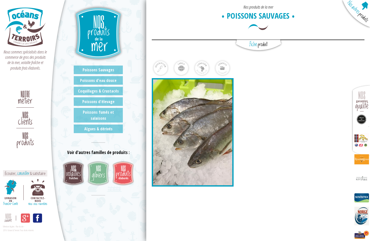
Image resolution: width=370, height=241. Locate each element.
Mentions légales (8, 226)
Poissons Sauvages (98, 70)
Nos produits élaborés (123, 173)
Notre (25, 95)
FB (37, 218)
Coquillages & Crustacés (98, 91)
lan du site (20, 226)
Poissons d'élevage (98, 101)
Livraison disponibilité (202, 68)
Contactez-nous (37, 200)
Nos (25, 116)
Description (160, 68)
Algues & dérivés (98, 129)
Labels (181, 68)
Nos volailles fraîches (73, 173)
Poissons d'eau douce (98, 80)
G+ (25, 218)
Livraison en (10, 200)
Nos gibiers (98, 173)
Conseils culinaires (222, 68)
